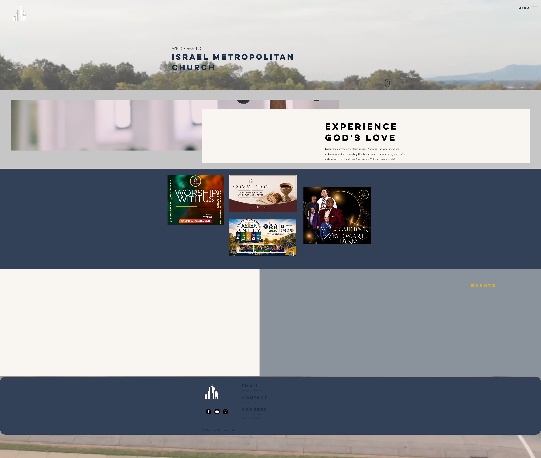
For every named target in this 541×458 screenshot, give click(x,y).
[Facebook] (208, 411)
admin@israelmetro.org (252, 390)
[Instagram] (225, 411)
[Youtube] (217, 411)
